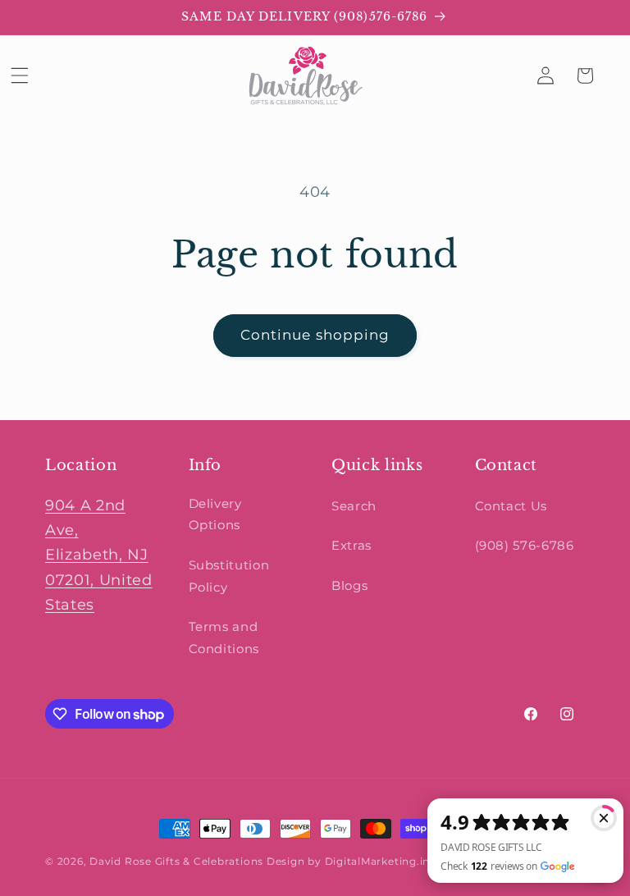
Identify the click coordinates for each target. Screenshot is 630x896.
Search (354, 506)
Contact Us (511, 506)
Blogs (349, 585)
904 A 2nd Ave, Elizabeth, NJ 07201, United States (99, 555)
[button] (19, 75)
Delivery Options (215, 514)
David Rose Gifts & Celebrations (176, 861)
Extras (351, 545)
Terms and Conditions (224, 637)
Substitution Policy (229, 576)
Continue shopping (315, 335)
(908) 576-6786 (524, 545)
